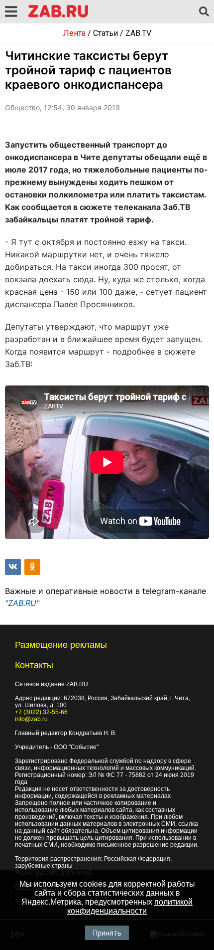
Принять (107, 933)
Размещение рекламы (61, 645)
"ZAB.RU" (22, 603)
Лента (74, 33)
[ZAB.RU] (58, 15)
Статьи (105, 33)
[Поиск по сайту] (204, 11)
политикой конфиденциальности (130, 906)
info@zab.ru (31, 719)
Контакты (34, 665)
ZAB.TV (138, 33)
